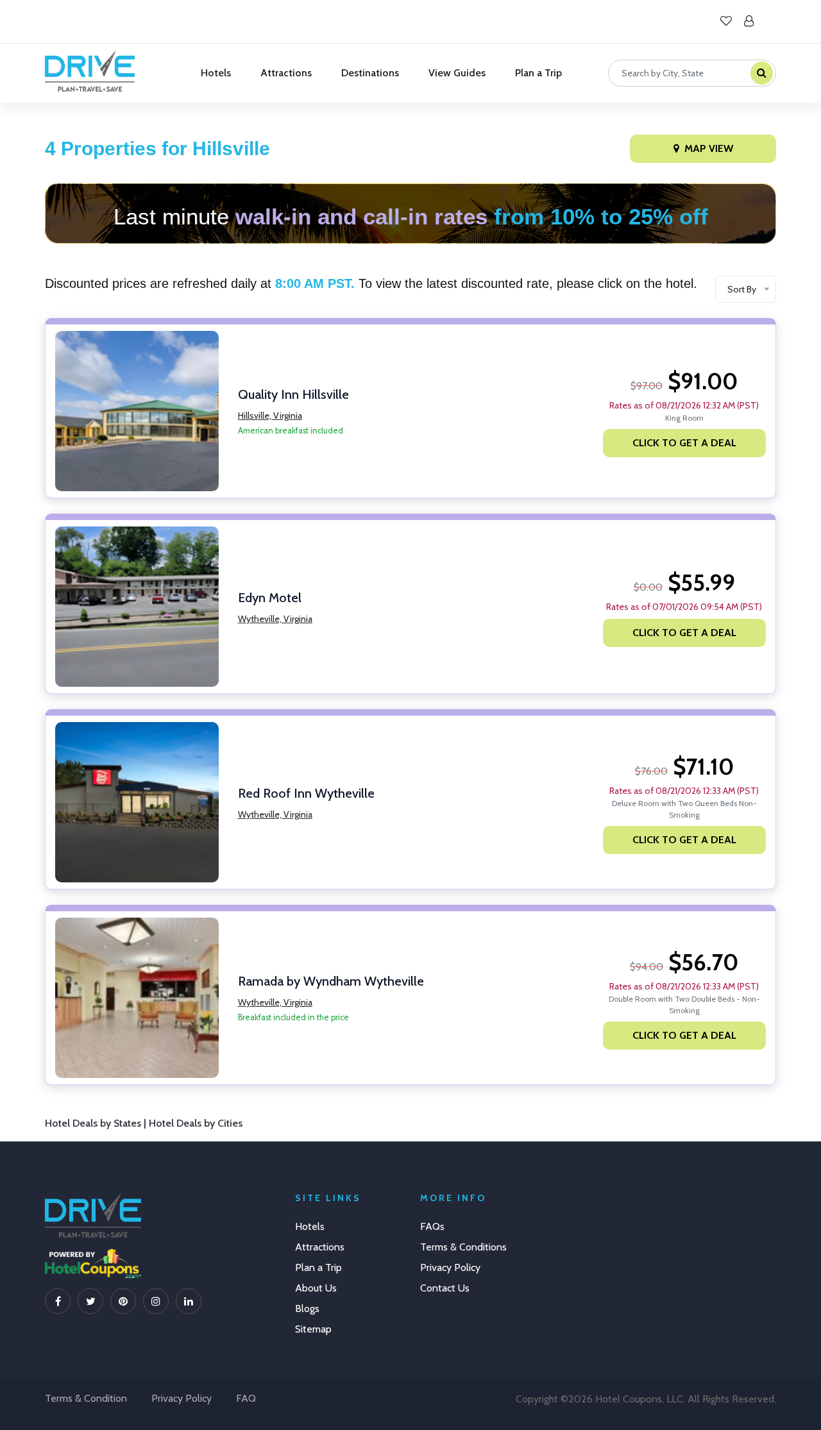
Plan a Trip (538, 73)
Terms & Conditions (463, 1247)
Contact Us (445, 1288)
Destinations (370, 73)
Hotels (216, 73)
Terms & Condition (86, 1398)
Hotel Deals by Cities (195, 1123)
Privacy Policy (450, 1267)
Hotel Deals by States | (97, 1123)
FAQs (432, 1226)
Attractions (286, 73)
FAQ (246, 1398)
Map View (708, 148)
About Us (316, 1288)
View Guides (457, 73)
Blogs (307, 1308)
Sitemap (313, 1329)
